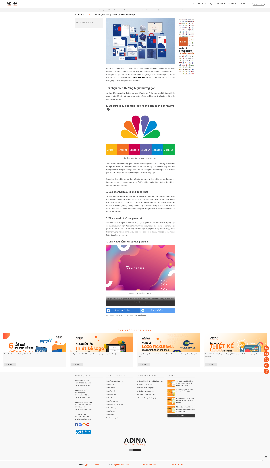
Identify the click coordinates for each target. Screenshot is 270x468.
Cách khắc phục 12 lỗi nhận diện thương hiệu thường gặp (113, 15)
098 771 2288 (82, 414)
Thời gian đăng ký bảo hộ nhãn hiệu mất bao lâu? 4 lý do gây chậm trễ (185, 401)
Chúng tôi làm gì (199, 4)
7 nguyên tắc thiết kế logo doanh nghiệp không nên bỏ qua (94, 354)
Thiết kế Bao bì (110, 391)
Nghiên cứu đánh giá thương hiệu (147, 398)
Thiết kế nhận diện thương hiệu (115, 381)
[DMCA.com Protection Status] (135, 450)
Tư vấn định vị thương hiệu (144, 384)
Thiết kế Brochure (111, 411)
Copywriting (168, 10)
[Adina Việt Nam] (11, 4)
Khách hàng (221, 4)
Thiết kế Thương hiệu (127, 10)
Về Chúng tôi (234, 4)
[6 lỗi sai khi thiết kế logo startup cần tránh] (34, 342)
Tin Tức (171, 376)
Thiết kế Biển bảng (111, 394)
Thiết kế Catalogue (111, 408)
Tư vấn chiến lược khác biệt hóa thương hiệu (150, 381)
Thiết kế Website (111, 398)
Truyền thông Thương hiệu (149, 10)
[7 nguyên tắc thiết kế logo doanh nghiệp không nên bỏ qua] (101, 342)
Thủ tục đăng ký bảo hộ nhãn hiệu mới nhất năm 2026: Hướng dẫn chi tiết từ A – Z (185, 409)
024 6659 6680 (84, 417)
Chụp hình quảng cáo (112, 418)
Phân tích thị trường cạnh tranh (146, 394)
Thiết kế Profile (110, 388)
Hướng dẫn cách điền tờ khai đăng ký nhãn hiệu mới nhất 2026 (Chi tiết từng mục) (184, 383)
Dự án (212, 4)
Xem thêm (181, 415)
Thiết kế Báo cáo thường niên (114, 404)
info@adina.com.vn (85, 419)
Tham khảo (179, 10)
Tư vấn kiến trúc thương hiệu (145, 388)
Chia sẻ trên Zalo (157, 310)
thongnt (121, 315)
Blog (243, 4)
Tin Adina (190, 10)
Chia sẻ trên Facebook (123, 310)
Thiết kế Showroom (112, 401)
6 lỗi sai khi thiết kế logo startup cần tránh (21, 354)
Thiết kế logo (83, 15)
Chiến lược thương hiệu (106, 10)
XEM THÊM (10, 364)
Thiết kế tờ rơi (110, 414)
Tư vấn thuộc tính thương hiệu (145, 391)
